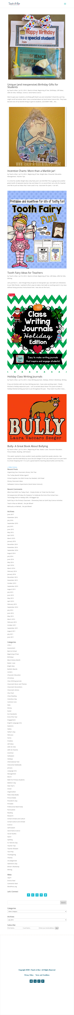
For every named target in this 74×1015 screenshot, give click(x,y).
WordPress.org (12, 886)
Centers (9, 672)
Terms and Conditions (42, 975)
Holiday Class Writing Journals (24, 376)
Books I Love (44, 449)
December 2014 (12, 544)
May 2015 (10, 532)
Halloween (10, 756)
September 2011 (12, 628)
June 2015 (10, 529)
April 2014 (10, 565)
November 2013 (12, 580)
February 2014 (12, 571)
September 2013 (12, 586)
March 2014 (11, 568)
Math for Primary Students (16, 780)
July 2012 (10, 610)
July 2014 (10, 556)
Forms (9, 738)
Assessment (11, 648)
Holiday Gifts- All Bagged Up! (29, 497)
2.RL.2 (9, 645)
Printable (10, 804)
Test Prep (10, 852)
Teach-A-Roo (13, 90)
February (10, 735)
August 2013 (11, 589)
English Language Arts (14, 723)
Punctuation (11, 810)
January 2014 (11, 574)
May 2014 (10, 562)
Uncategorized (12, 861)
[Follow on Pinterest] (42, 981)
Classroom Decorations (14, 687)
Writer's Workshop (55, 380)
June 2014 (10, 559)
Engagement (11, 720)
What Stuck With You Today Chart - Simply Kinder (23, 492)
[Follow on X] (35, 981)
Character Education (54, 174)
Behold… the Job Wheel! (25, 503)
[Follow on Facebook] (38, 981)
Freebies (10, 741)
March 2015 (11, 538)
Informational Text (13, 762)
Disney (9, 708)
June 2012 (10, 613)
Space (9, 837)
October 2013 (11, 583)
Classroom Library (13, 690)
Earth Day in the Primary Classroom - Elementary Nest (24, 500)
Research (10, 816)
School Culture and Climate (16, 822)
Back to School (32, 90)
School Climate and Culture (16, 819)
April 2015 (10, 535)
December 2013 (12, 577)
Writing (9, 278)
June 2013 (10, 595)
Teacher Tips (21, 176)
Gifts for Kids (11, 93)
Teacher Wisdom (12, 849)
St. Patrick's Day (12, 843)
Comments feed (12, 883)
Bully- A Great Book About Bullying (27, 446)
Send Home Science (35, 93)
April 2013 (10, 601)
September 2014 (12, 550)
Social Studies (11, 834)
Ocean (9, 789)
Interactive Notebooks (14, 765)
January (9, 768)
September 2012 (12, 607)
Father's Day (11, 732)
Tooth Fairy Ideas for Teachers (25, 272)
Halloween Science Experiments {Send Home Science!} (24, 484)
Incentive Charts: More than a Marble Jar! (31, 171)
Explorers (10, 726)
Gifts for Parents (12, 750)
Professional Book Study (15, 807)
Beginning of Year (43, 90)
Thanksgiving (11, 855)
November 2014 (12, 547)
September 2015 (12, 523)
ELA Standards (12, 714)
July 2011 (10, 634)
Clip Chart (10, 693)
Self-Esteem (27, 452)
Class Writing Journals (35, 380)
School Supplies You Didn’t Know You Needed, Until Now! (25, 478)
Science (25, 93)
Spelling (10, 840)
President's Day (12, 801)
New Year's (11, 786)
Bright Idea (43, 174)
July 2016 (10, 520)
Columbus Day (12, 699)
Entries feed (11, 881)
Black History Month (13, 660)
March (9, 777)
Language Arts (12, 771)
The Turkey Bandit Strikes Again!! (18, 475)
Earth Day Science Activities (53, 500)
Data (8, 705)
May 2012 (10, 616)
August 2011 (11, 631)
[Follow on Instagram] (31, 981)
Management (11, 176)
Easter (9, 711)
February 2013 (12, 604)
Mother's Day (11, 783)
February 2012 (12, 622)
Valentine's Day (12, 864)
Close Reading (12, 696)
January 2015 (11, 541)
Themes (10, 858)
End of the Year (12, 717)
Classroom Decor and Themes (17, 684)
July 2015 (10, 526)
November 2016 (12, 517)
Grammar (10, 753)
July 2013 (10, 592)
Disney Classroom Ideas (15, 481)
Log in (9, 878)
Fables (9, 729)
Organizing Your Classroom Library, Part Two (21, 472)
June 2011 (10, 637)
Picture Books (11, 452)
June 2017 (10, 514)
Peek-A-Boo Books (13, 795)
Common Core (12, 702)
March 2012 (11, 619)
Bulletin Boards (12, 669)
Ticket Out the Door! (48, 492)
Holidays (19, 93)
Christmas (10, 678)
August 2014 (11, 553)
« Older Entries (12, 467)
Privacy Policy (28, 975)
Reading (19, 452)
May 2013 (10, 598)
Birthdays (53, 90)
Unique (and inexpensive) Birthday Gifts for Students (32, 86)
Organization (11, 792)
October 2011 (11, 625)
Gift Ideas (60, 90)
